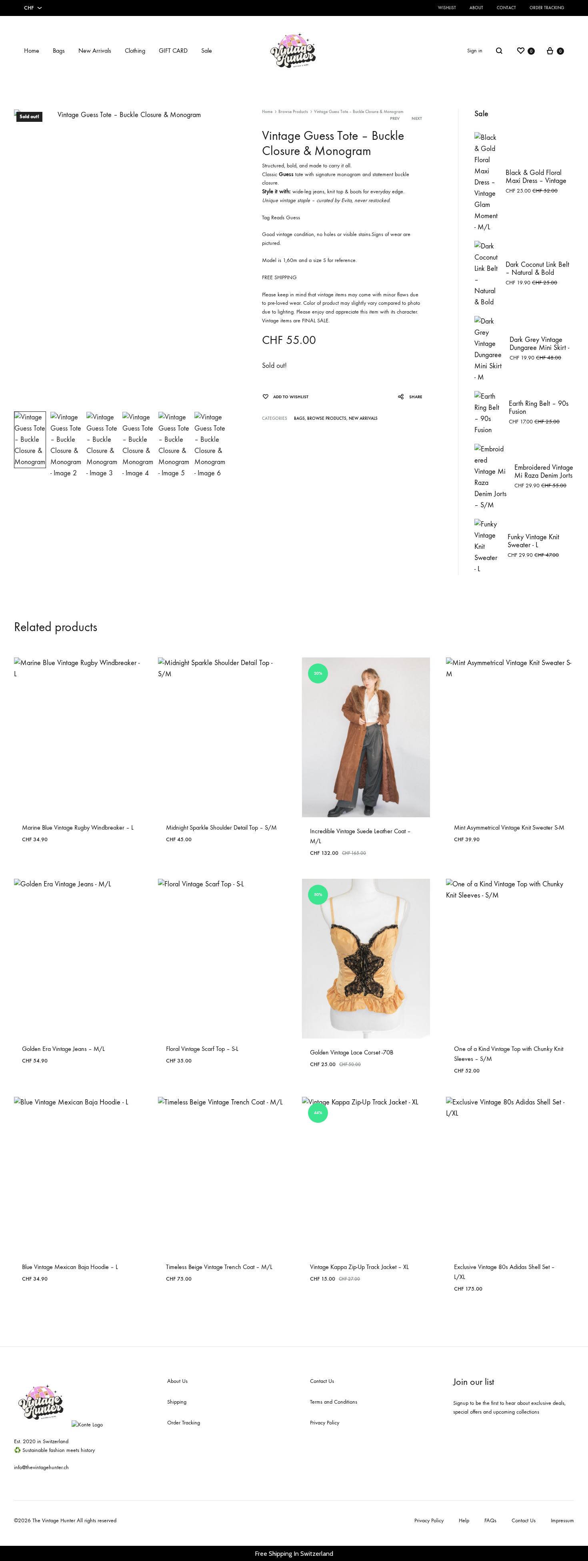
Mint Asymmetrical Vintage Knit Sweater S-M (509, 827)
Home (31, 50)
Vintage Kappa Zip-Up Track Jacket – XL (359, 1267)
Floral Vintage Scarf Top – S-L (202, 1049)
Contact (506, 7)
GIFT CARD (173, 50)
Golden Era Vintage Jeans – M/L (63, 1049)
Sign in (474, 50)
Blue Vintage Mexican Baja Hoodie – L (70, 1267)
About (476, 7)
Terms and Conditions (333, 1401)
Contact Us (322, 1381)
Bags (59, 50)
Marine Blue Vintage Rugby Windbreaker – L (78, 827)
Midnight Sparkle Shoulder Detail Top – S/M (221, 827)
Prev (395, 118)
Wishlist (447, 7)
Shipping (176, 1401)
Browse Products (293, 111)
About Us (177, 1381)
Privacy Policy (324, 1422)
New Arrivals (94, 50)
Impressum (562, 1520)
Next (417, 118)
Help (464, 1520)
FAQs (490, 1520)
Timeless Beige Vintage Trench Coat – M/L (219, 1267)
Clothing (135, 50)
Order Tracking (547, 7)
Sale (206, 50)
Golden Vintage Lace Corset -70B (351, 1052)
